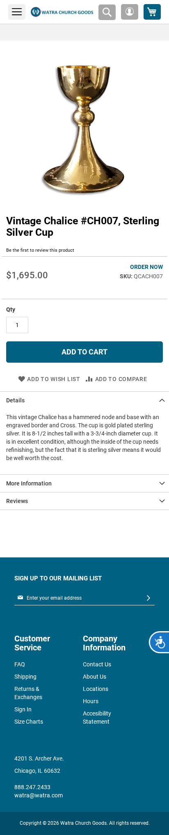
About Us (94, 676)
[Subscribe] (148, 598)
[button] (129, 12)
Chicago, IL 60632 (37, 770)
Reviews (17, 501)
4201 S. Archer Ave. (39, 758)
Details (15, 400)
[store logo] (62, 12)
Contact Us (97, 664)
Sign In (23, 709)
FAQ (19, 664)
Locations (95, 689)
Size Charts (28, 721)
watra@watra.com (38, 795)
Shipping (25, 676)
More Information (29, 483)
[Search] (107, 12)
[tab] (84, 400)
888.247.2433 (32, 787)
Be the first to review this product (40, 250)
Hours (90, 701)
